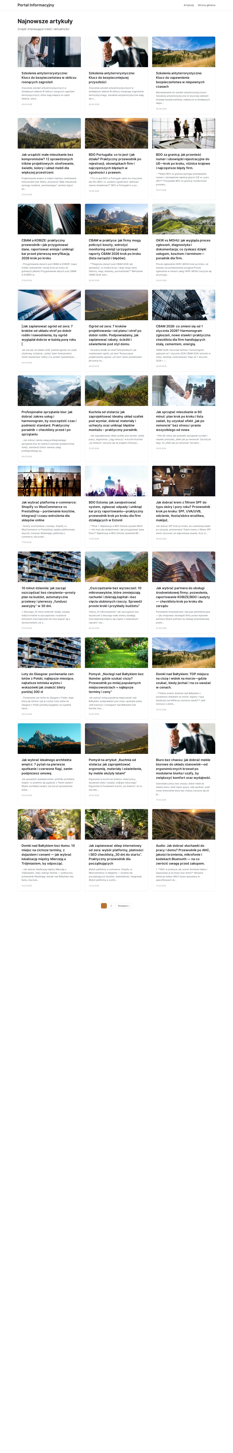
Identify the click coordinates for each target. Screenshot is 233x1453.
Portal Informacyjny (36, 5)
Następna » (124, 906)
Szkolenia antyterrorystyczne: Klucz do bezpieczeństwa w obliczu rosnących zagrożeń (49, 77)
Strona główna (206, 5)
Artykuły (189, 5)
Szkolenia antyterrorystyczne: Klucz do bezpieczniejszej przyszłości (112, 77)
